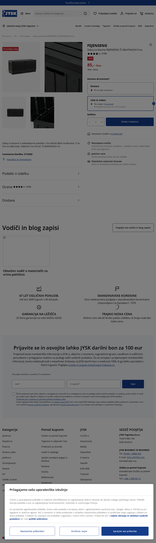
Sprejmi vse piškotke (125, 531)
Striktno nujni (79, 531)
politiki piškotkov (38, 518)
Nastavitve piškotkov (32, 531)
